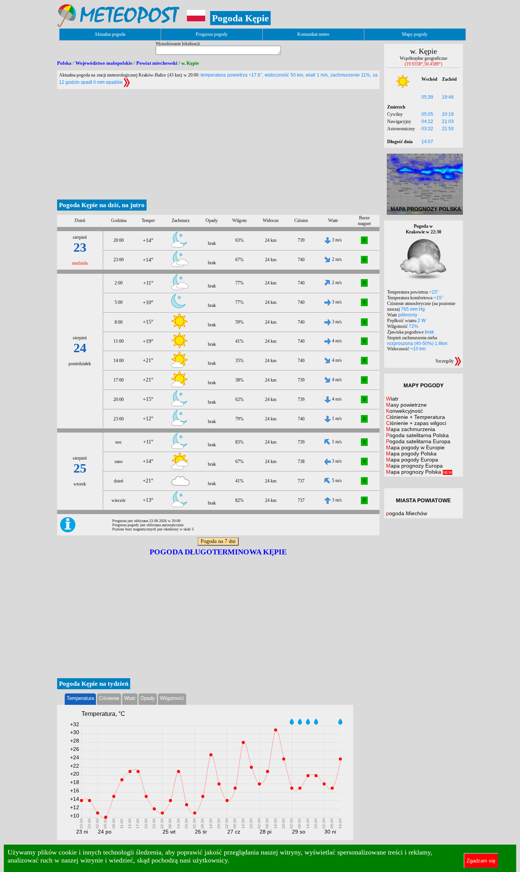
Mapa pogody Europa (412, 460)
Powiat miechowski (156, 63)
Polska (64, 63)
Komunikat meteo (313, 34)
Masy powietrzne (406, 405)
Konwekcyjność (404, 411)
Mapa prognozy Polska (419, 472)
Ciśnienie (109, 698)
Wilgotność (172, 698)
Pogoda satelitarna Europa (418, 441)
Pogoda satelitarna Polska (417, 435)
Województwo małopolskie (103, 63)
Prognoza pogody (212, 34)
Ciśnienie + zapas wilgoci (416, 423)
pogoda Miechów (406, 513)
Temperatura (80, 698)
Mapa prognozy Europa (414, 466)
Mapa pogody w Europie (415, 447)
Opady (147, 698)
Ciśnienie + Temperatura (415, 417)
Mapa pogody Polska (411, 453)
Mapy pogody (414, 34)
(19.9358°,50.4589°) (423, 64)
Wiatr (130, 698)
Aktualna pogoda (109, 34)
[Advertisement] (218, 142)
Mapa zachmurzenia (410, 429)
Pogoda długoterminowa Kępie (218, 552)
